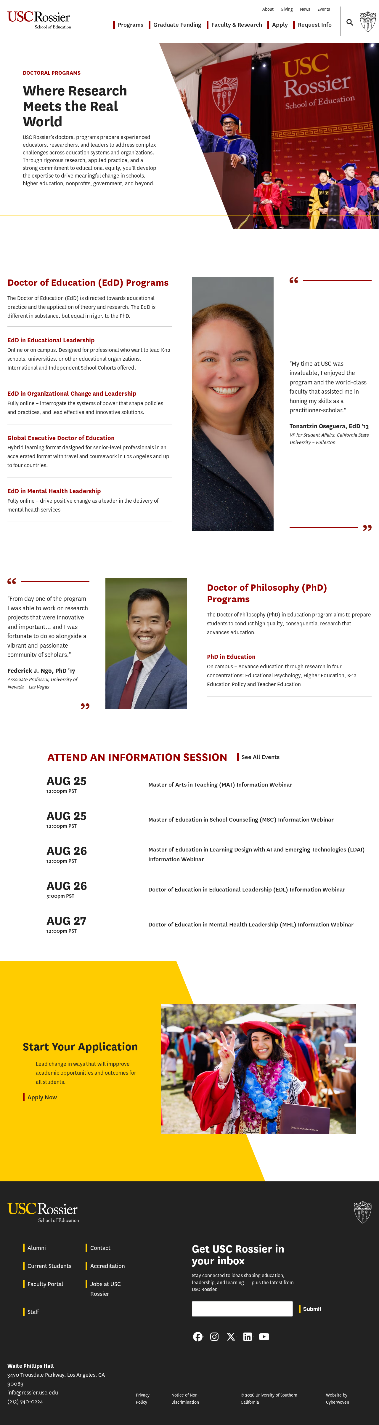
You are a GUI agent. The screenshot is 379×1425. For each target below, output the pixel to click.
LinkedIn (247, 1337)
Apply (280, 24)
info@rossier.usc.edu (32, 1392)
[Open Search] (349, 16)
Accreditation (107, 1266)
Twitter (231, 1337)
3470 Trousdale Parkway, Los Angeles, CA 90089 (56, 1374)
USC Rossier (39, 17)
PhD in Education (231, 657)
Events (323, 9)
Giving (287, 9)
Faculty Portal (45, 1284)
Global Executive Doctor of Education (61, 438)
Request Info (315, 24)
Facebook (198, 1337)
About (268, 9)
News (305, 9)
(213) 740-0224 (25, 1401)
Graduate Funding (177, 24)
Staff (33, 1312)
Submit (312, 1309)
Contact (100, 1248)
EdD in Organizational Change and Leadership (71, 394)
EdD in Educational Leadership (51, 340)
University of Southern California (367, 21)
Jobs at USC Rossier (105, 1289)
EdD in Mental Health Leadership (54, 491)
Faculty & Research (236, 24)
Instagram (214, 1337)
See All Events (261, 757)
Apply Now (42, 1097)
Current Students (49, 1266)
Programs (130, 24)
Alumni (37, 1248)
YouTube (264, 1337)
